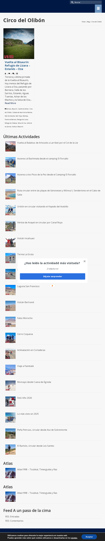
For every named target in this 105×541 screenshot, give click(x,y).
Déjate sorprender (52, 276)
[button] (52, 263)
